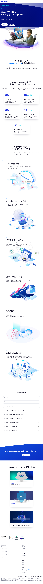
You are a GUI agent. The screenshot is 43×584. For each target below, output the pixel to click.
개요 (11, 5)
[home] (6, 1)
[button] (40, 1)
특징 (15, 5)
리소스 (20, 5)
